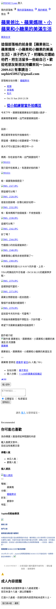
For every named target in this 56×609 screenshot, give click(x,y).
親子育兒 (23, 370)
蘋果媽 (4, 346)
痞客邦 (19, 362)
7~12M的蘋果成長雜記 (30, 374)
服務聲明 (31, 569)
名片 (9, 93)
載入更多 (6, 384)
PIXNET (13, 566)
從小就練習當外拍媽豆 (24, 105)
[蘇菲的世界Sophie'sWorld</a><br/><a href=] (2, 520)
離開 (16, 603)
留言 (26, 362)
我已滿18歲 (7, 603)
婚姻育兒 (24, 80)
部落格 (10, 90)
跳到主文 (5, 37)
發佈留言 (6, 402)
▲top (3, 379)
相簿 (9, 86)
